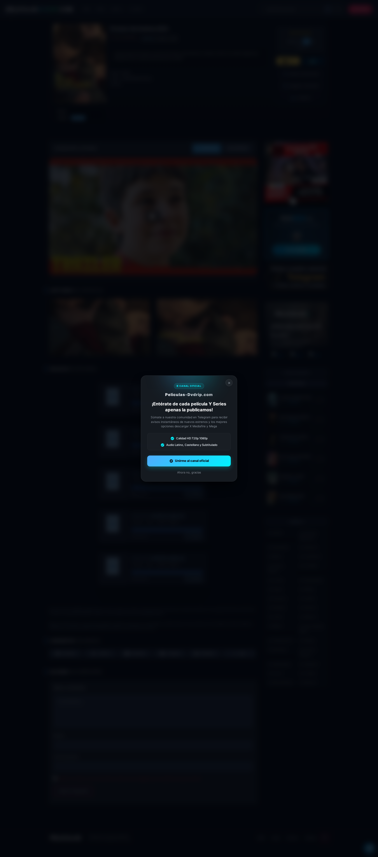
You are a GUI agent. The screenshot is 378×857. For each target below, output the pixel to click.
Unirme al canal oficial (192, 461)
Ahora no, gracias (189, 472)
